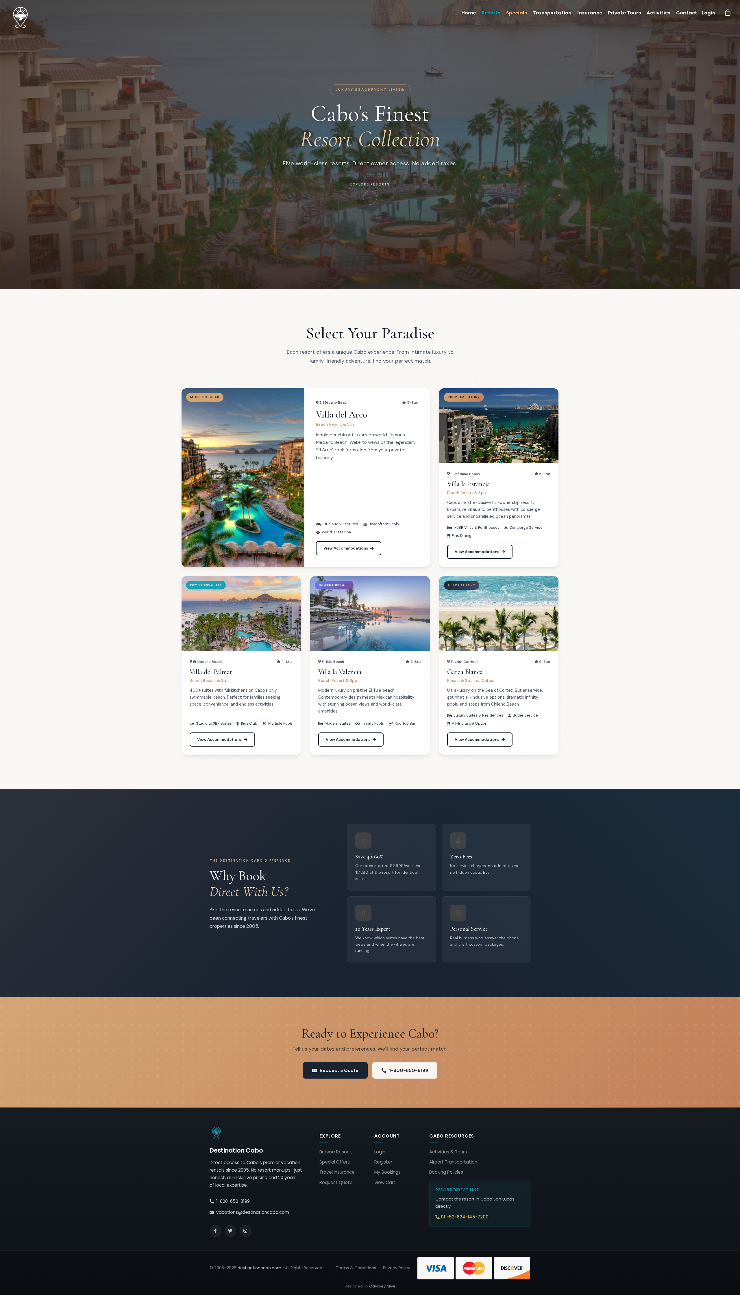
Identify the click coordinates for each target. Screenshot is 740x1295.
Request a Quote (339, 1070)
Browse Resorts (336, 1152)
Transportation (552, 13)
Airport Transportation (453, 1162)
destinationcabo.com (259, 1268)
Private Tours (624, 13)
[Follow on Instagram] (245, 1231)
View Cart (384, 1182)
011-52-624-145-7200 (465, 1217)
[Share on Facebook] (215, 1231)
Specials (516, 13)
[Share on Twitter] (230, 1231)
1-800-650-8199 (408, 1070)
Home (468, 13)
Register (383, 1162)
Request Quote (336, 1182)
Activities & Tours (448, 1152)
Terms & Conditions (356, 1268)
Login (379, 1152)
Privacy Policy (396, 1268)
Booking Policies (446, 1172)
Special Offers (334, 1162)
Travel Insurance (337, 1172)
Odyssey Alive (382, 1286)
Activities (658, 13)
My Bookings (387, 1172)
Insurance (589, 13)
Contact (686, 13)
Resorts (491, 13)
